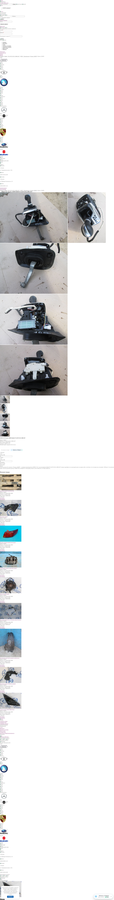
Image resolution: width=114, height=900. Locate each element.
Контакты (5, 43)
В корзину (2, 899)
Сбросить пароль (4, 24)
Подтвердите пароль (5, 36)
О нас (4, 44)
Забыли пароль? (3, 20)
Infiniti (5, 56)
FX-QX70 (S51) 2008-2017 (14, 56)
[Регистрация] (2, 38)
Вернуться (2, 26)
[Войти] (2, 19)
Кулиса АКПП (33, 56)
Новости (5, 49)
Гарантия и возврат (7, 47)
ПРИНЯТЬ (10, 896)
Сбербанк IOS (3, 722)
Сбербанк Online (3, 721)
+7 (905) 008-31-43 (4, 2)
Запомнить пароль (6, 17)
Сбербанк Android (4, 723)
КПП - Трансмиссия (24, 56)
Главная (4, 42)
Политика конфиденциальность (7, 733)
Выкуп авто (5, 48)
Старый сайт (3, 732)
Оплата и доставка (7, 45)
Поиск (14, 4)
